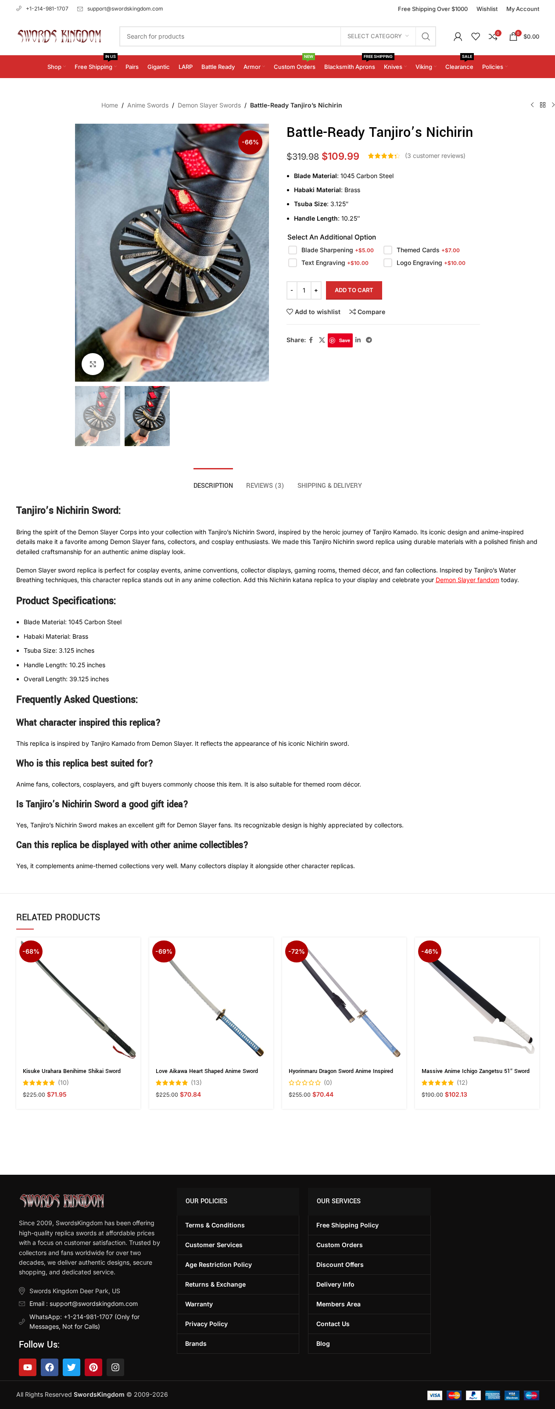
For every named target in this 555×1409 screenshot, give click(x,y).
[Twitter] (71, 1367)
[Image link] (61, 1200)
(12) (462, 1083)
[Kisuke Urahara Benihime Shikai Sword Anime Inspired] (78, 999)
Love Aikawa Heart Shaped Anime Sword (207, 1071)
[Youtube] (27, 1367)
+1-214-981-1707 (47, 8)
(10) (63, 1083)
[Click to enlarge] (93, 364)
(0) (328, 1083)
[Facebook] (49, 1367)
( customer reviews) (435, 155)
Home (109, 105)
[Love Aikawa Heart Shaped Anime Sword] (211, 999)
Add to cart (354, 289)
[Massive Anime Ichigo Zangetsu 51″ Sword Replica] (477, 999)
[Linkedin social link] (358, 340)
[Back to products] (542, 105)
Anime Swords (147, 105)
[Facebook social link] (311, 340)
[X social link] (322, 340)
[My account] (458, 36)
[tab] (213, 481)
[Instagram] (115, 1367)
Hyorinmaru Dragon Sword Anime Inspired (341, 1071)
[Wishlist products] (475, 36)
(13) (196, 1083)
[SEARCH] (426, 36)
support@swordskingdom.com (125, 8)
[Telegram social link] (369, 340)
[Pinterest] (93, 1367)
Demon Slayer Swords (209, 105)
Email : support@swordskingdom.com (83, 1303)
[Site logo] (59, 35)
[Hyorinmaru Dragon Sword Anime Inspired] (344, 999)
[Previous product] (532, 105)
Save (344, 340)
